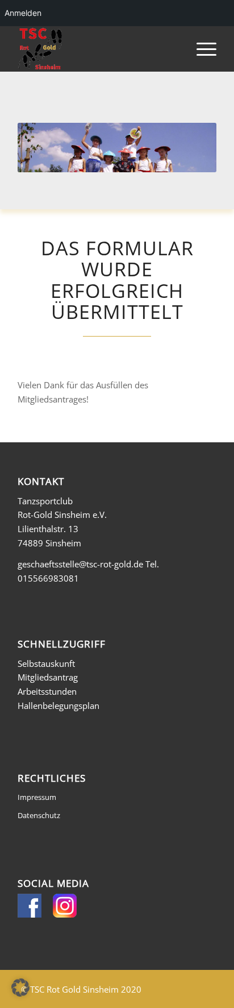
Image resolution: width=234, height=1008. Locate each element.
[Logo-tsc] (97, 49)
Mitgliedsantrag (48, 677)
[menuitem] (200, 49)
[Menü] (200, 49)
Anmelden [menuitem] (23, 13)
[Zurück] (43, 147)
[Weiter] (191, 147)
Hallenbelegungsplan (58, 705)
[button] (20, 987)
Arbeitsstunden (47, 691)
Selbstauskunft (46, 663)
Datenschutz (39, 815)
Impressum (37, 797)
